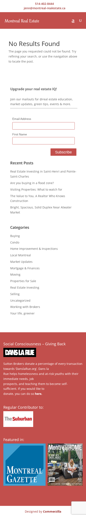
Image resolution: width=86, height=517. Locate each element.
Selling (15, 294)
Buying (15, 236)
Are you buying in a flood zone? (32, 183)
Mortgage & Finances (25, 268)
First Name (19, 134)
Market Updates (21, 262)
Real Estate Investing (24, 287)
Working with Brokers (25, 307)
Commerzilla (52, 511)
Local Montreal (20, 255)
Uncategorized (20, 300)
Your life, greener (22, 313)
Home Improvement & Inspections (34, 249)
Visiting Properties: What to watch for (36, 189)
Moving (15, 274)
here (38, 394)
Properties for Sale (23, 281)
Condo (14, 242)
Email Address (21, 118)
